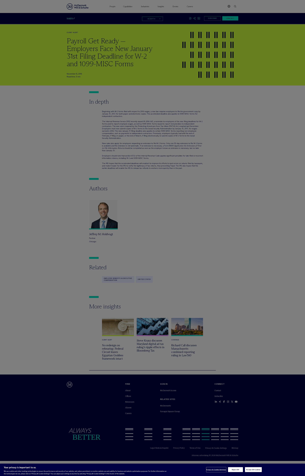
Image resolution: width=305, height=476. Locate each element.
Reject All (235, 470)
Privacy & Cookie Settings (216, 470)
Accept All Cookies (253, 470)
